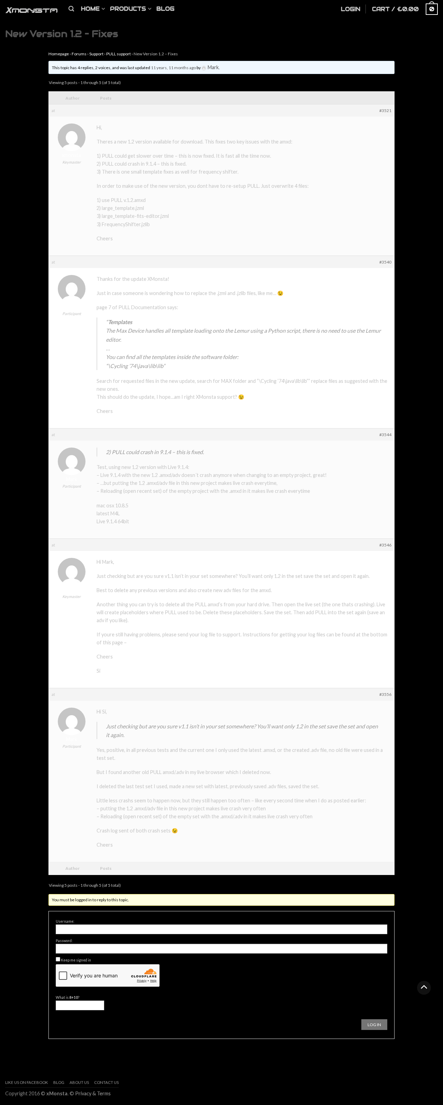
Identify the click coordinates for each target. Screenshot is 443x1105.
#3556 (385, 694)
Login (350, 9)
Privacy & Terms (93, 1093)
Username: (65, 921)
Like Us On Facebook (26, 1082)
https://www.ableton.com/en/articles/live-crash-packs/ (188, 642)
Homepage (58, 53)
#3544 (385, 434)
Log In (374, 1024)
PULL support (118, 53)
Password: (64, 941)
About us (79, 1082)
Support (96, 53)
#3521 (385, 110)
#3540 (385, 262)
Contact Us (106, 1082)
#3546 (385, 544)
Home (90, 8)
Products (128, 8)
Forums (79, 53)
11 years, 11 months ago (173, 67)
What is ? (67, 997)
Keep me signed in (76, 960)
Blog (165, 8)
